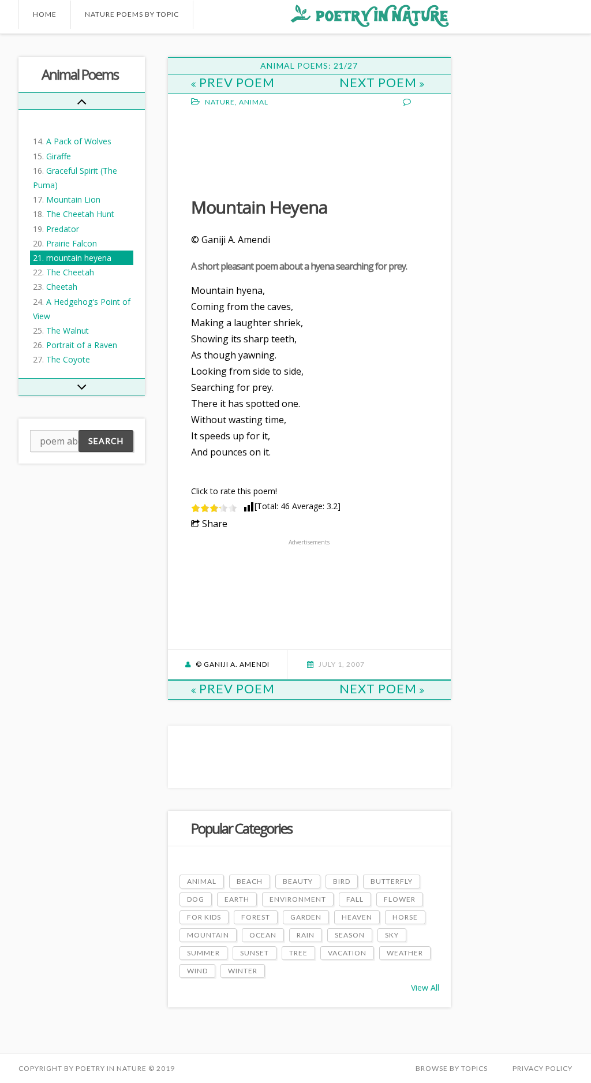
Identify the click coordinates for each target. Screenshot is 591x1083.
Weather (405, 952)
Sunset (254, 952)
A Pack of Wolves (78, 141)
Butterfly (392, 881)
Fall (355, 899)
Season (350, 935)
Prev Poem (237, 82)
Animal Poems (80, 74)
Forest (255, 917)
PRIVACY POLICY (543, 1068)
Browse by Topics (452, 1068)
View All (425, 987)
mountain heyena (78, 257)
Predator (62, 228)
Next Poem (379, 82)
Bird (341, 881)
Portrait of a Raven (81, 344)
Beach (250, 881)
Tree (298, 952)
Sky (392, 935)
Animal (253, 102)
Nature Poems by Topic (132, 14)
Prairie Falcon (71, 243)
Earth (237, 899)
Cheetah (61, 286)
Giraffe (58, 156)
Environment (298, 899)
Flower (400, 899)
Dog (195, 899)
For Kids (204, 917)
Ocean (262, 935)
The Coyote (68, 359)
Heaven (357, 917)
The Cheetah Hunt (80, 213)
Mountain (208, 935)
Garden (305, 917)
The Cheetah (70, 272)
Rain (306, 935)
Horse (405, 917)
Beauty (298, 881)
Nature (220, 102)
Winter (242, 970)
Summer (203, 952)
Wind (197, 970)
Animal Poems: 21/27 (309, 65)
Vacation (347, 952)
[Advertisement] (283, 151)
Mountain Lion (73, 199)
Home (45, 14)
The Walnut (67, 330)
